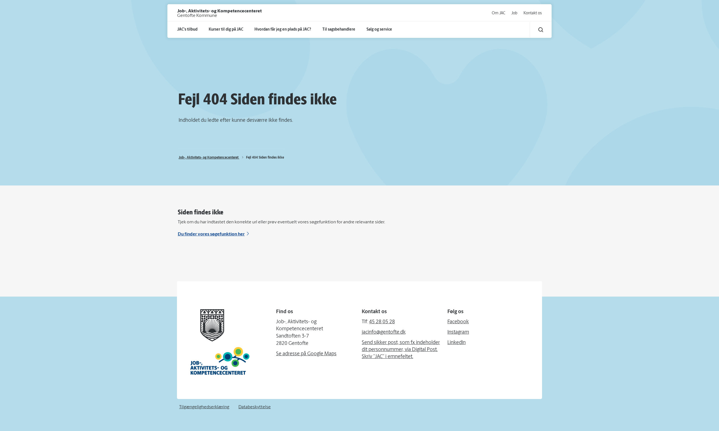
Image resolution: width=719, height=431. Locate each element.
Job (514, 13)
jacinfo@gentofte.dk (384, 332)
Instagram (458, 332)
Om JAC (498, 13)
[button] (541, 29)
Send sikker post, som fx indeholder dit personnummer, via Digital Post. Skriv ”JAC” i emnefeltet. (401, 349)
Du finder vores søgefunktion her (211, 234)
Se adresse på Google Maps (306, 354)
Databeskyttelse (254, 407)
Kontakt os (533, 13)
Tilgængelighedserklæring (204, 407)
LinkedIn (456, 342)
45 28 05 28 (382, 322)
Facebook (458, 322)
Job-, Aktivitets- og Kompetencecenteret (209, 157)
